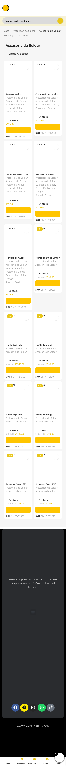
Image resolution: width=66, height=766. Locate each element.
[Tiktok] (51, 708)
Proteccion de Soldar (24, 30)
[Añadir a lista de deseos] (26, 67)
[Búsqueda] (60, 21)
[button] (18, 130)
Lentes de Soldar (15, 108)
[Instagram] (33, 708)
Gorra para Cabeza (45, 108)
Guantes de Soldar (45, 184)
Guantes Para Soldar (17, 275)
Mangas (39, 191)
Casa (7, 30)
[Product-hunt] (24, 708)
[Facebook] (15, 708)
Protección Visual (15, 104)
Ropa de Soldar (43, 195)
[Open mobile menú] (6, 8)
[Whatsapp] (42, 708)
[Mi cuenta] (62, 8)
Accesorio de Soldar (16, 101)
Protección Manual (45, 188)
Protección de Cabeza (46, 104)
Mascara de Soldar (16, 111)
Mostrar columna (18, 54)
